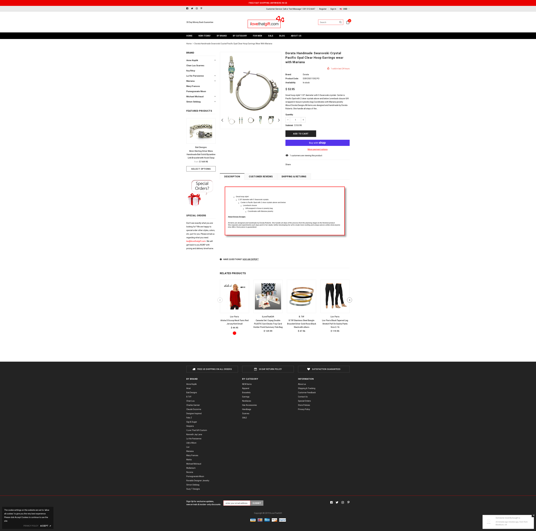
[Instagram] (197, 8)
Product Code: (292, 78)
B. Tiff (301, 317)
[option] (201, 144)
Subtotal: (289, 125)
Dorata (306, 74)
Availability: (290, 82)
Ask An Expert (251, 259)
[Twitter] (193, 8)
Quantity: (289, 114)
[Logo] (265, 22)
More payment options (318, 149)
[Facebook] (188, 8)
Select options (201, 169)
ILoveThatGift (268, 317)
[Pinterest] (202, 8)
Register (323, 9)
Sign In (333, 9)
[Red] (234, 333)
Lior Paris (234, 317)
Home (189, 43)
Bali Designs (201, 147)
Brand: (288, 74)
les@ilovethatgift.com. (196, 241)
